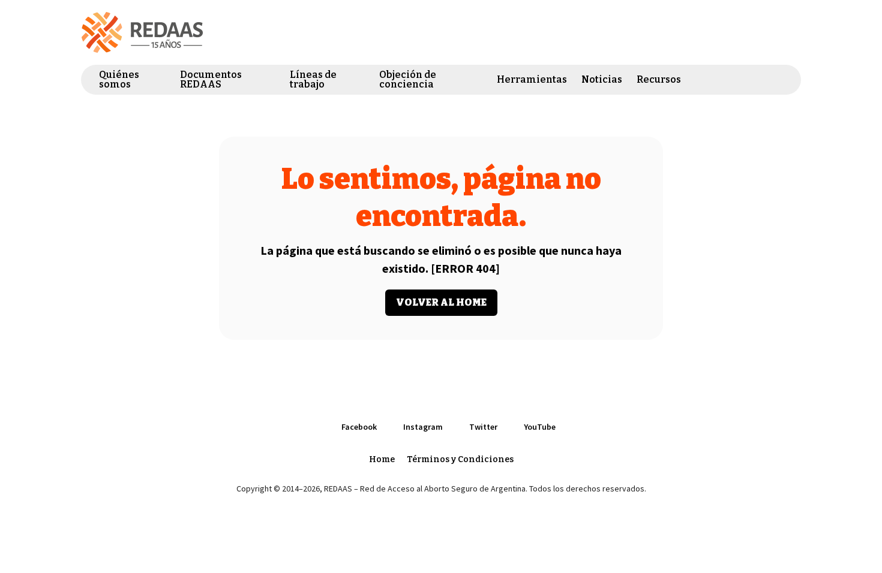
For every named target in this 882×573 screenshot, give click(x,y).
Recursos (659, 79)
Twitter (757, 80)
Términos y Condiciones (460, 459)
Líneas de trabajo (313, 79)
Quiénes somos (119, 79)
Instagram (736, 80)
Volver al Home (441, 302)
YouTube (779, 80)
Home (382, 459)
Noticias (601, 79)
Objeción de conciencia (407, 79)
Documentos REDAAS (211, 79)
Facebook (714, 80)
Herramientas (532, 79)
